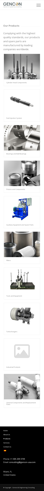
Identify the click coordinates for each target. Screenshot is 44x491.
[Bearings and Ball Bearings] (22, 137)
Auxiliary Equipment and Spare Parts (19, 225)
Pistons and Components (15, 189)
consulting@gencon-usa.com (22, 462)
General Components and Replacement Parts (21, 403)
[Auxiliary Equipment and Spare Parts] (22, 209)
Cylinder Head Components (16, 82)
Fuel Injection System (14, 118)
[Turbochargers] (22, 315)
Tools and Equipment (14, 296)
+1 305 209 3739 (17, 459)
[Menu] (37, 5)
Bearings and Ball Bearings (16, 154)
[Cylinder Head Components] (22, 66)
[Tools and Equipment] (22, 280)
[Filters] (22, 244)
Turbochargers (11, 331)
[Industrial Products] (22, 351)
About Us (6, 434)
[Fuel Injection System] (22, 102)
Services (6, 443)
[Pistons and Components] (22, 173)
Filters (8, 260)
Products (6, 439)
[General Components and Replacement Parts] (22, 386)
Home (5, 430)
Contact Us (7, 447)
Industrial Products (13, 367)
